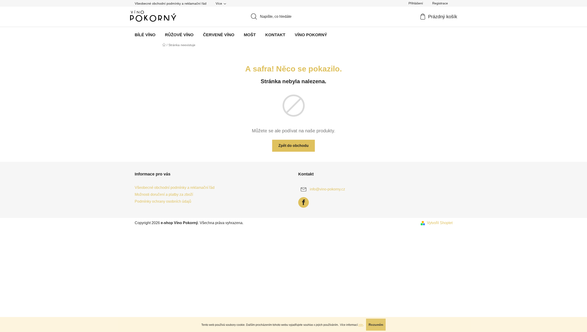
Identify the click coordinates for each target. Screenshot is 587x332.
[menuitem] (145, 35)
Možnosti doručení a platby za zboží (164, 194)
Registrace (440, 3)
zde (360, 324)
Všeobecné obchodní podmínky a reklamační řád (170, 3)
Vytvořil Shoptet (440, 223)
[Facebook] (303, 202)
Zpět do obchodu (293, 146)
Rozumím (376, 324)
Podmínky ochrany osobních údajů (163, 201)
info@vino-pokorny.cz (327, 189)
